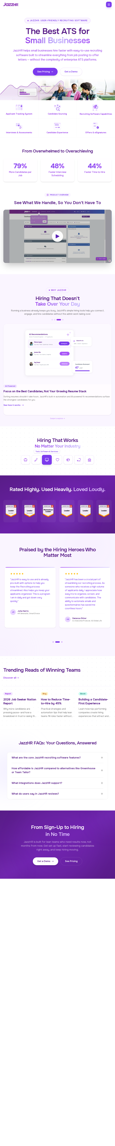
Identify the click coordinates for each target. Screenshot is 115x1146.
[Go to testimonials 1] (53, 642)
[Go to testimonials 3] (60, 642)
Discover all (9, 677)
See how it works (15, 408)
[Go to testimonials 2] (56, 642)
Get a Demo (71, 71)
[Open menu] (109, 4)
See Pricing (43, 71)
